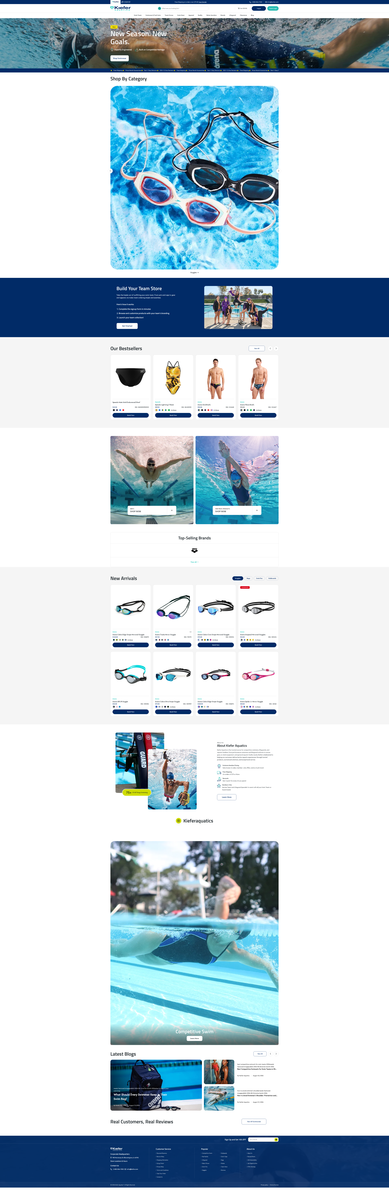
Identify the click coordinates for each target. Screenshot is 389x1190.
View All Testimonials (254, 1121)
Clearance (243, 15)
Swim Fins (204, 1167)
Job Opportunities (252, 1163)
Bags (222, 1160)
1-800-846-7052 (118, 1169)
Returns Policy (160, 1156)
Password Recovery (162, 1153)
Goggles (193, 272)
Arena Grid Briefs (204, 405)
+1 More (216, 410)
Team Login (273, 8)
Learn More (226, 797)
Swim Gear (180, 15)
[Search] (159, 8)
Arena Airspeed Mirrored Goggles (252, 634)
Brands (223, 15)
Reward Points (251, 1156)
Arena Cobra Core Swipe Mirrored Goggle (213, 634)
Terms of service (274, 1185)
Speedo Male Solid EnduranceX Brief (126, 402)
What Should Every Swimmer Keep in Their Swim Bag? (140, 1096)
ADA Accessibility (252, 1160)
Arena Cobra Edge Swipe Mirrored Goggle (128, 634)
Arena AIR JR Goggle (120, 701)
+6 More (258, 410)
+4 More (173, 410)
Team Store (224, 1167)
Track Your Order (161, 1173)
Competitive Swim (207, 1153)
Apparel (191, 15)
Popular (204, 1149)
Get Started (127, 326)
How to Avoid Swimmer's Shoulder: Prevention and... (257, 1095)
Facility (200, 15)
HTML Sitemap (251, 1167)
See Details (203, 2)
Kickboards (224, 1153)
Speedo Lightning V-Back (164, 405)
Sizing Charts (160, 1163)
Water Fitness (205, 1163)
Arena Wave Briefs (247, 405)
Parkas (223, 1163)
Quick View (130, 415)
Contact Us (159, 1177)
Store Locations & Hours (118, 1161)
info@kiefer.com (132, 1169)
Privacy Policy (160, 1167)
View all (256, 348)
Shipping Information (162, 1160)
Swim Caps (224, 1156)
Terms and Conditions (163, 1170)
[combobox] (183, 8)
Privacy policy (264, 1185)
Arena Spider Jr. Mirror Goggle (251, 701)
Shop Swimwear (119, 58)
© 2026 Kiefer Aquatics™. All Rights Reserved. (122, 1185)
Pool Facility (205, 1156)
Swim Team (138, 15)
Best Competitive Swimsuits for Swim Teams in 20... (256, 1069)
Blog (252, 15)
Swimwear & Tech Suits (153, 15)
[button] (138, 15)
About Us (251, 1149)
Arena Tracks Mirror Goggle (165, 634)
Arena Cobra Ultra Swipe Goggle (167, 701)
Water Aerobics (211, 15)
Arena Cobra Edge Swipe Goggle (210, 701)
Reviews (223, 1170)
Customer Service (163, 1149)
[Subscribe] (276, 1139)
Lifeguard (232, 15)
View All (194, 562)
